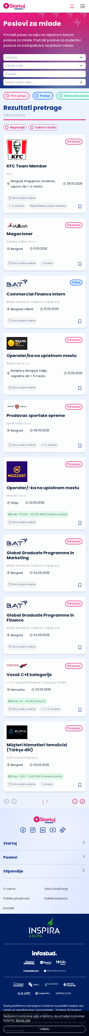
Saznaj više (23, 1020)
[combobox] (44, 57)
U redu (44, 1029)
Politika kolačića (55, 898)
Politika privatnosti (16, 898)
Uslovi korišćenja (56, 889)
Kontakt (8, 908)
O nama (9, 889)
